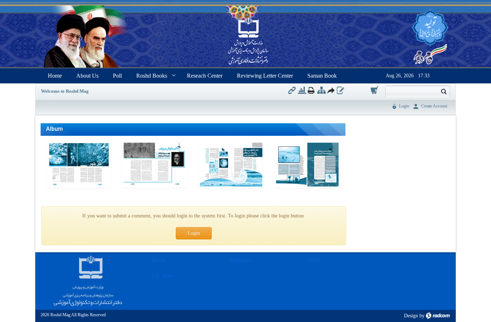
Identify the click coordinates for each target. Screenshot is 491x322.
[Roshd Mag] (248, 42)
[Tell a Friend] (330, 90)
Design (411, 315)
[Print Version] (311, 90)
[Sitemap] (321, 90)
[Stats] (302, 90)
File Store (162, 276)
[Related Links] (292, 90)
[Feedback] (340, 90)
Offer (314, 260)
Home (158, 260)
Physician (240, 260)
